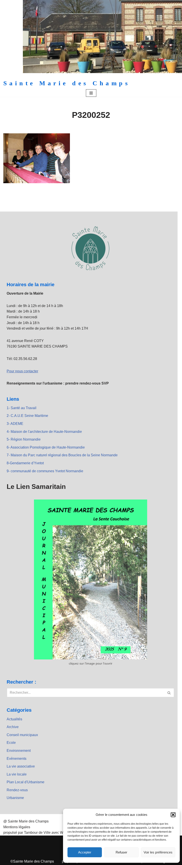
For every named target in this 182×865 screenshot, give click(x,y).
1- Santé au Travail (21, 408)
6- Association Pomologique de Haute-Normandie (46, 447)
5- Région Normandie (24, 439)
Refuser (121, 852)
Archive (13, 727)
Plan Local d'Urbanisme (25, 782)
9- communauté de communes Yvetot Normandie (45, 471)
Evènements (16, 758)
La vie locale (17, 774)
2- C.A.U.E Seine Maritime (27, 416)
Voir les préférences (158, 852)
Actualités (14, 719)
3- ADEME (15, 424)
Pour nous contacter (22, 371)
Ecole (11, 742)
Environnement (19, 750)
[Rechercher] (169, 692)
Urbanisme (15, 798)
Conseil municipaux (22, 735)
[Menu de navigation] (91, 93)
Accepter (84, 852)
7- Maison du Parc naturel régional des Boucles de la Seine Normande (62, 455)
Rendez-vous (17, 790)
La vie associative (21, 766)
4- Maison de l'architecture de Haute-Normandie (44, 431)
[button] (173, 815)
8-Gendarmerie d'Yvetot (25, 463)
